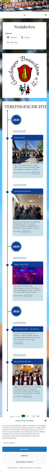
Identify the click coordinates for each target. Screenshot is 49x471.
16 (33, 417)
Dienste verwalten (9, 443)
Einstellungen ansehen (24, 462)
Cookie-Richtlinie (13, 467)
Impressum (38, 467)
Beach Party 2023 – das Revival (26, 329)
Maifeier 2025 (19, 138)
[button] (45, 420)
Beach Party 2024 (21, 264)
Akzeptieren (24, 449)
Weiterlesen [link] (35, 173)
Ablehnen (24, 456)
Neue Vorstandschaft (22, 191)
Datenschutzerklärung (26, 467)
